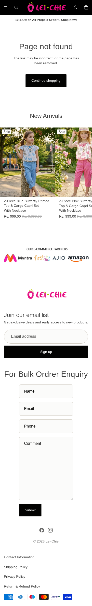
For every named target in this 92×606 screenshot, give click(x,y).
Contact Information (19, 557)
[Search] (16, 7)
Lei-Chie (52, 541)
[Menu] (5, 7)
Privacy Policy (14, 577)
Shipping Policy (15, 567)
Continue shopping (46, 80)
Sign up (46, 352)
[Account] (75, 7)
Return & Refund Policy (22, 586)
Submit (30, 510)
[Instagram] (50, 530)
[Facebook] (42, 530)
